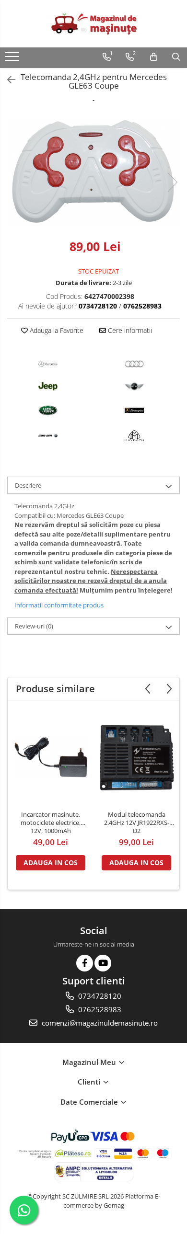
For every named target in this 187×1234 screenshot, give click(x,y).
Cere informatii (129, 330)
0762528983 (98, 1009)
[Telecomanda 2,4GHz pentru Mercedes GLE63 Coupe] (93, 172)
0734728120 (98, 996)
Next (172, 182)
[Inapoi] (7, 79)
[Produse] (13, 59)
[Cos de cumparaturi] (153, 57)
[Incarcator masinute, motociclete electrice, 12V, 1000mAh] (50, 758)
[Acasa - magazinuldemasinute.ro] (93, 23)
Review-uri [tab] (34, 626)
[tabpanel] (93, 172)
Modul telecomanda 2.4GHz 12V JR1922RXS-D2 (136, 823)
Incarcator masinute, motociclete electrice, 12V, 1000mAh (51, 823)
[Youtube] (102, 963)
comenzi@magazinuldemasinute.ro (99, 1023)
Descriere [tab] (28, 485)
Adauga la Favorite (55, 330)
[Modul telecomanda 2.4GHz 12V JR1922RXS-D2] (136, 758)
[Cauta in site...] (176, 57)
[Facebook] (84, 963)
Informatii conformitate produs (59, 605)
